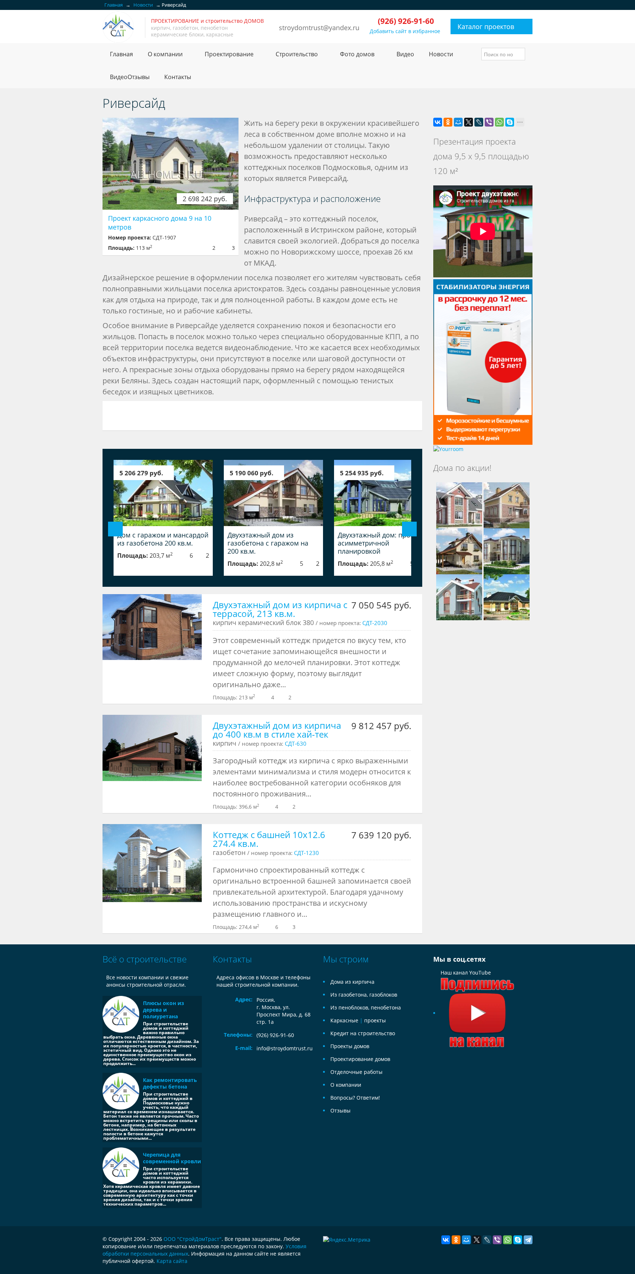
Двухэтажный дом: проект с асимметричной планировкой (382, 543)
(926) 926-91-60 (275, 1035)
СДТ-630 (295, 743)
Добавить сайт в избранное (405, 31)
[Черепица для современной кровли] (121, 1165)
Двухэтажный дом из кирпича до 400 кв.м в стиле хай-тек (277, 729)
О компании (345, 1084)
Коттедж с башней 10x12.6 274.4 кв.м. (269, 838)
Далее (409, 529)
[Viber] (489, 122)
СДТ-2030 (374, 623)
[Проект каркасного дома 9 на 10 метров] (170, 164)
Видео (405, 54)
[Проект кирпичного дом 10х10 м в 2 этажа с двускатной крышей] (507, 504)
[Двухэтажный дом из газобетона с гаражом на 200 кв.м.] (273, 493)
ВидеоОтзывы (130, 77)
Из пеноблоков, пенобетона (365, 1007)
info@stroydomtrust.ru (284, 1048)
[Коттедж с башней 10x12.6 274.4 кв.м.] (152, 863)
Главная (121, 54)
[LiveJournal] (478, 122)
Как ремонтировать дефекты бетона (170, 1083)
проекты (375, 1020)
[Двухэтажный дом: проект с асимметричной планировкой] (383, 493)
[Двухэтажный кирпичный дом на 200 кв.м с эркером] (459, 504)
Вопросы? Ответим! (355, 1097)
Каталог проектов (486, 26)
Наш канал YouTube (466, 972)
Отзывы (340, 1110)
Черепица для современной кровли (172, 1158)
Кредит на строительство (362, 1033)
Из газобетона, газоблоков (363, 994)
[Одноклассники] (448, 122)
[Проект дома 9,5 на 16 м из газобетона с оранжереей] (507, 596)
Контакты (177, 77)
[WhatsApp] (499, 122)
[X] (468, 122)
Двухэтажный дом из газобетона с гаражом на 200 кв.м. (267, 543)
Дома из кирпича (352, 981)
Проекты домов (349, 1046)
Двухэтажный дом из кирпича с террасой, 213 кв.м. (280, 609)
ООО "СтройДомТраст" (193, 1238)
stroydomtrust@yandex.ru (319, 27)
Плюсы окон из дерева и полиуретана (163, 1010)
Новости (441, 54)
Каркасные (344, 1020)
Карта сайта (172, 1260)
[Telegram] (528, 1239)
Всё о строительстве (145, 959)
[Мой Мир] (458, 122)
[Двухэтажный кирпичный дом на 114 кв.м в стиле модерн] (459, 596)
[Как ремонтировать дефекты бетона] (121, 1091)
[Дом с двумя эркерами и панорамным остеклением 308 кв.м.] (507, 550)
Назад (115, 529)
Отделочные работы (356, 1071)
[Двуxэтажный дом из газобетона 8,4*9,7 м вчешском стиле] (459, 550)
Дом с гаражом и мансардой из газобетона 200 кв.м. (162, 538)
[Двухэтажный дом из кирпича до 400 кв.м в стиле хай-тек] (152, 748)
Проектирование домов (360, 1058)
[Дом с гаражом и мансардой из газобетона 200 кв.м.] (163, 493)
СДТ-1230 (306, 852)
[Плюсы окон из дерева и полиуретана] (121, 1014)
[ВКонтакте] (437, 122)
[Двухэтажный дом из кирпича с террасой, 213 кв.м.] (152, 627)
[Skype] (509, 122)
